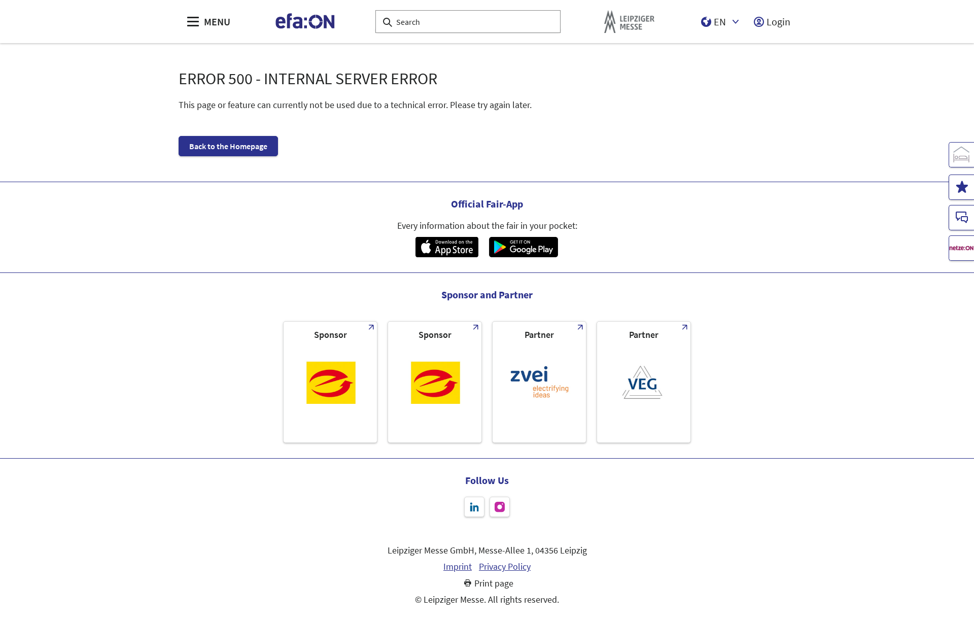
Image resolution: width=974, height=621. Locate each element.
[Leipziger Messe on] (474, 507)
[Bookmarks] (961, 187)
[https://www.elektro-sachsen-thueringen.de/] (330, 382)
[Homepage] (305, 21)
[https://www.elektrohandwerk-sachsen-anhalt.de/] (434, 382)
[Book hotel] (961, 154)
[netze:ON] (961, 248)
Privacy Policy (505, 566)
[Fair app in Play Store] (524, 247)
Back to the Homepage (228, 146)
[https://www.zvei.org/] (539, 382)
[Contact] (961, 217)
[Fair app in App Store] (446, 247)
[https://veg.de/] (643, 382)
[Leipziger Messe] (629, 21)
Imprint (457, 566)
